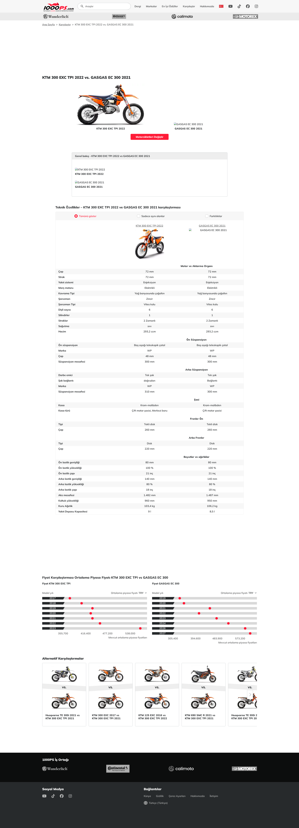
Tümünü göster (87, 216)
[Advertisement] (149, 51)
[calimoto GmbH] (182, 16)
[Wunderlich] (55, 16)
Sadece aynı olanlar (153, 216)
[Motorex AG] (245, 16)
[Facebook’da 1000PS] (248, 6)
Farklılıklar (216, 216)
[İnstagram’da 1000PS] (256, 6)
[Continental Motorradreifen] (119, 16)
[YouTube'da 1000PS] (230, 6)
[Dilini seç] (221, 6)
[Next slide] (250, 694)
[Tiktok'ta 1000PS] (239, 6)
